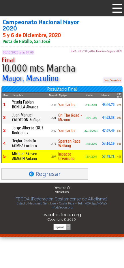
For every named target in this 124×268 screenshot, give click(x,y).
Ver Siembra (112, 80)
